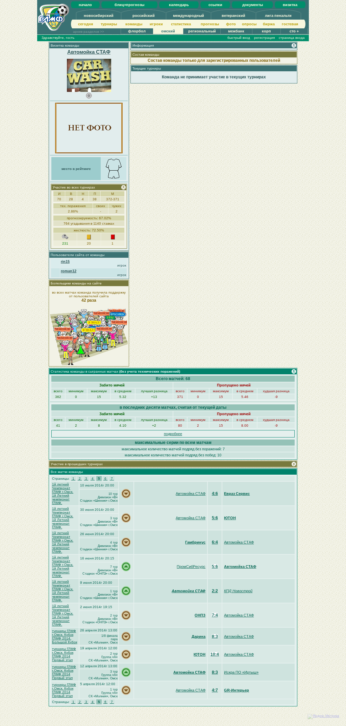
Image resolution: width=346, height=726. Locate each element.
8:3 (215, 636)
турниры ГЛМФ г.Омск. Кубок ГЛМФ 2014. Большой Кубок (64, 636)
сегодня (85, 24)
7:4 (215, 615)
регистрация (264, 38)
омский (168, 31)
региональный (202, 31)
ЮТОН (230, 518)
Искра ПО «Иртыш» (241, 672)
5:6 (215, 518)
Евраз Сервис (237, 494)
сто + (294, 31)
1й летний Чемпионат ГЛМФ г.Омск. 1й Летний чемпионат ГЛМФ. (62, 493)
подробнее (173, 434)
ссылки (215, 5)
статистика (181, 24)
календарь (179, 5)
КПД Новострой (238, 591)
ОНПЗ (200, 615)
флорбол (137, 31)
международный (188, 16)
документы (252, 5)
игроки (156, 24)
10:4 (215, 654)
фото (231, 24)
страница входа (292, 38)
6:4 (215, 542)
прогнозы (210, 24)
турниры (109, 24)
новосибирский (99, 16)
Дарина (198, 636)
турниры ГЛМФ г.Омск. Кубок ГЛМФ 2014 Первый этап (64, 654)
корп (266, 31)
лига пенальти (278, 16)
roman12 (68, 271)
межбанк (236, 31)
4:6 (215, 493)
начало (85, 5)
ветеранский (233, 16)
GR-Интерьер (236, 690)
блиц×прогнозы (129, 5)
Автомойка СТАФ (88, 52)
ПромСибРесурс (191, 567)
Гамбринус (195, 542)
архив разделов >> (88, 31)
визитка (290, 5)
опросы (249, 24)
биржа (269, 24)
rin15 (65, 261)
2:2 (215, 591)
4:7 (215, 690)
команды (133, 24)
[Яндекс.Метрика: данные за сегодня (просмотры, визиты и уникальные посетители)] (323, 716)
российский (143, 16)
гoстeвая (290, 24)
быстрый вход (238, 38)
